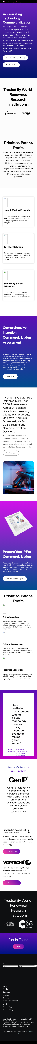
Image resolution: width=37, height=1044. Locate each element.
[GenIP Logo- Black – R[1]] (18, 777)
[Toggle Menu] (33, 2)
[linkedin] (7, 989)
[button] (4, 924)
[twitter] (3, 989)
